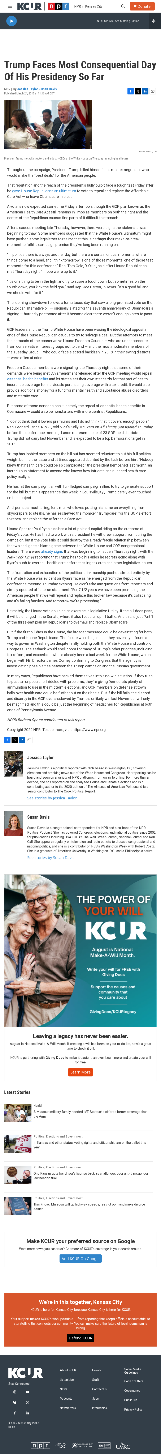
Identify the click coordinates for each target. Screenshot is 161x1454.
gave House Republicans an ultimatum (44, 191)
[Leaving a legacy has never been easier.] (80, 951)
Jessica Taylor (27, 89)
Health (38, 1105)
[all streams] (155, 21)
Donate (144, 6)
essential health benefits (27, 379)
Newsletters (68, 1408)
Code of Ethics (133, 1381)
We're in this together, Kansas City (80, 1302)
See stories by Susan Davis (50, 857)
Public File (130, 1400)
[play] (11, 21)
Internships (99, 1408)
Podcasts (66, 1398)
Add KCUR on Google (81, 1258)
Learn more (80, 1072)
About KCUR (68, 1370)
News (63, 1389)
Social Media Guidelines (132, 1371)
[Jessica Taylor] (13, 764)
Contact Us (99, 1389)
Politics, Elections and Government (58, 1136)
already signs (52, 551)
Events (96, 1370)
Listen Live (67, 1379)
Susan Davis (48, 89)
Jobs (95, 1398)
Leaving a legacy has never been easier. (80, 1036)
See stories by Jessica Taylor (52, 797)
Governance (132, 1390)
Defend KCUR (80, 1337)
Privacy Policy (133, 1409)
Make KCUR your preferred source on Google (80, 1241)
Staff (95, 1379)
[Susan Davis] (13, 823)
